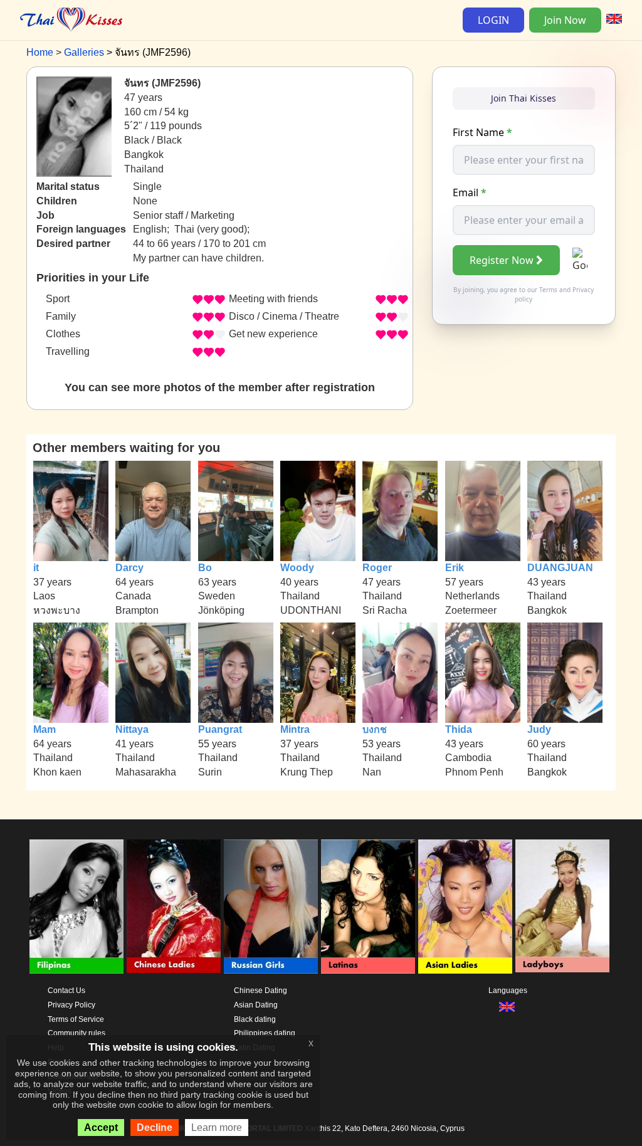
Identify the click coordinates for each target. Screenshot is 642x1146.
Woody (297, 567)
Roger (377, 567)
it (36, 567)
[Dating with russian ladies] (271, 906)
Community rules (76, 1033)
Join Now (565, 20)
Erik (454, 567)
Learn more (216, 1127)
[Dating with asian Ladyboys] (562, 906)
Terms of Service (76, 1019)
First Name (482, 132)
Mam (44, 729)
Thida (458, 729)
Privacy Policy (71, 1005)
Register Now (502, 260)
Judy (539, 729)
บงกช (374, 729)
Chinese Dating (260, 990)
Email (470, 192)
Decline (154, 1127)
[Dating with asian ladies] (465, 906)
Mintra (295, 729)
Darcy (129, 567)
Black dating (255, 1019)
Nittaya (132, 729)
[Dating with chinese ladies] (174, 906)
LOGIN (493, 20)
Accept (101, 1127)
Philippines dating (264, 1033)
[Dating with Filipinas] (76, 906)
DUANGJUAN (560, 567)
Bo (205, 567)
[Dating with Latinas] (368, 906)
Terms (548, 289)
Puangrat (220, 729)
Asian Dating (256, 1005)
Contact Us (66, 990)
